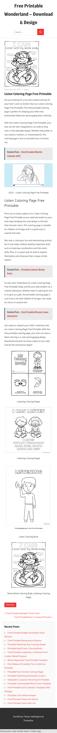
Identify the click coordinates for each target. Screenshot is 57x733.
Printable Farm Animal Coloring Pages (25, 671)
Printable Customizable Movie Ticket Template (29, 683)
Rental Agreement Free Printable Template (28, 660)
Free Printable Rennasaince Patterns (24, 640)
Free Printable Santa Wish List (22, 703)
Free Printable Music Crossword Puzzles (32, 617)
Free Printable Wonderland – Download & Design (28, 14)
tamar (26, 89)
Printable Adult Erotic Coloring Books (25, 648)
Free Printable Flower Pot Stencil (23, 699)
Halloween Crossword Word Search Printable (28, 679)
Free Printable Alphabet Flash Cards (23, 613)
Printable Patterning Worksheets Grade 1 (27, 675)
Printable (10, 605)
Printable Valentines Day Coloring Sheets (27, 644)
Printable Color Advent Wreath (22, 695)
